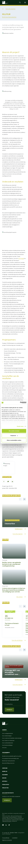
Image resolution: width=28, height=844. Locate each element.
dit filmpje (21, 258)
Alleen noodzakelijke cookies (14, 440)
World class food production (8, 761)
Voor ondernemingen (7, 736)
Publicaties (5, 784)
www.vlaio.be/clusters (6, 821)
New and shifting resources (8, 763)
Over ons (4, 768)
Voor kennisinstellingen (7, 745)
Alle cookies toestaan (14, 430)
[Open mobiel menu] (25, 2)
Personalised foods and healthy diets (10, 758)
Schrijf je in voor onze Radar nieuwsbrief (11, 796)
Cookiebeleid (14, 837)
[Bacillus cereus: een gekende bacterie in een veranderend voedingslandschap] (14, 551)
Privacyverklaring (5, 837)
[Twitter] (8, 481)
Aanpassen (13, 435)
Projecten (5, 788)
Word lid (4, 771)
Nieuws (4, 778)
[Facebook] (3, 481)
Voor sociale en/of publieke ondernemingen (12, 738)
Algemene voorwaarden (7, 840)
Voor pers (4, 747)
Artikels (4, 781)
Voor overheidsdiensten (7, 743)
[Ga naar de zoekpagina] (20, 2)
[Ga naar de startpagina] (5, 2)
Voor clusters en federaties (8, 740)
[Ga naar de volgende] (24, 499)
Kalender (5, 774)
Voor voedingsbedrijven (7, 733)
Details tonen (20, 426)
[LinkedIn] (12, 481)
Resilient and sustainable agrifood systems (11, 756)
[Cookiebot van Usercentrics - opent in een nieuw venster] (20, 403)
